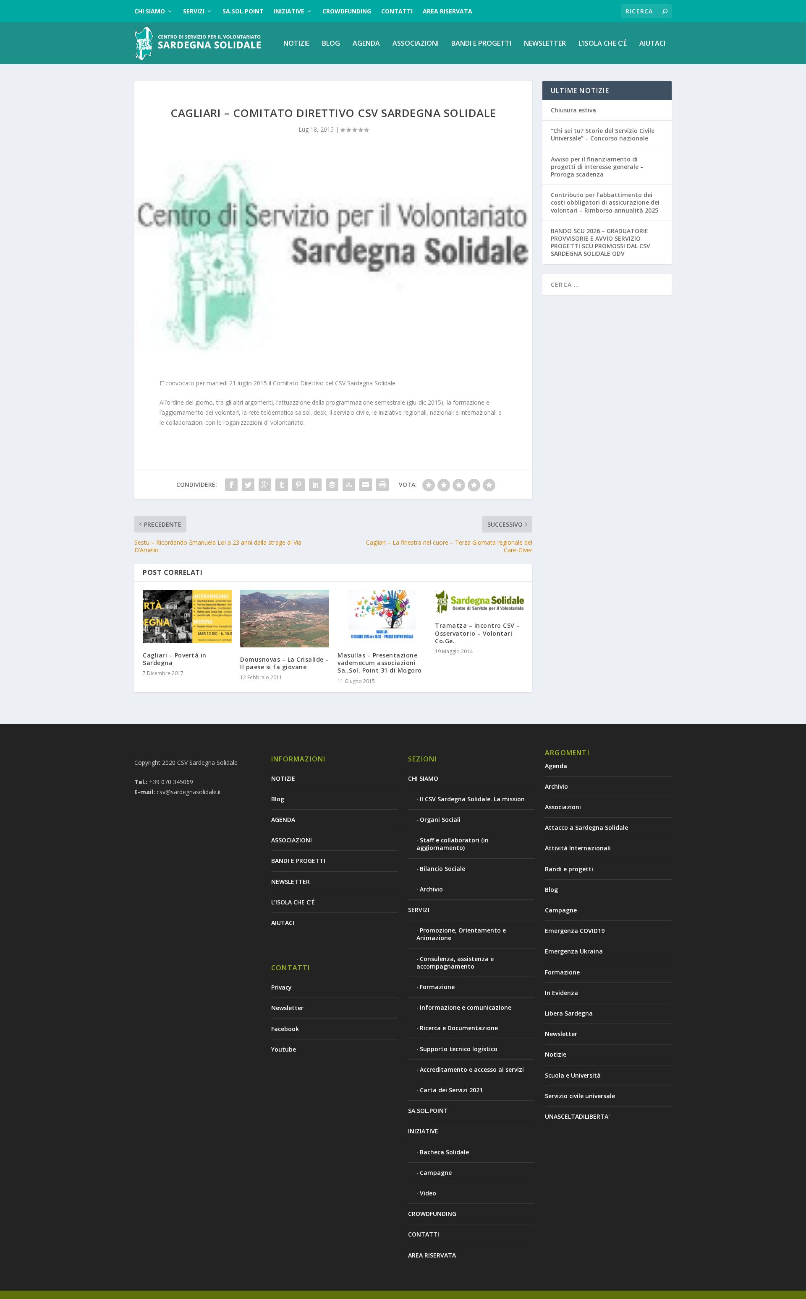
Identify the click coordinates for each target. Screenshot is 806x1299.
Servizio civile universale (580, 1096)
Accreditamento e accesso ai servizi (472, 1069)
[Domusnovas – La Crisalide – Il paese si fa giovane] (284, 618)
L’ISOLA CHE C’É (602, 44)
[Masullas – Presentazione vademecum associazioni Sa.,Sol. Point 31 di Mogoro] (382, 616)
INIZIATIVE (289, 11)
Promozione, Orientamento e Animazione (461, 934)
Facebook (285, 1029)
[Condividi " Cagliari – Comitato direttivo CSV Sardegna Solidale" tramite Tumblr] (281, 484)
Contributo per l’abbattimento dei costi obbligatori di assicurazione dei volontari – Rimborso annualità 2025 (605, 202)
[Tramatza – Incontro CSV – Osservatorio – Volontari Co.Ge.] (479, 602)
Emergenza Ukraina (574, 951)
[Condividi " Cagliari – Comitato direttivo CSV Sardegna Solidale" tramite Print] (382, 484)
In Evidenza (561, 993)
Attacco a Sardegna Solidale (586, 827)
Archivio (431, 889)
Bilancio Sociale (442, 869)
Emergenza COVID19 (574, 931)
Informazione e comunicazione (465, 1007)
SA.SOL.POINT (243, 11)
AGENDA (366, 44)
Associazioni (563, 807)
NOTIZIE (296, 44)
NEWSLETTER (545, 44)
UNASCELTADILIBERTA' (577, 1116)
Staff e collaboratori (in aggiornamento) (452, 844)
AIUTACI (652, 44)
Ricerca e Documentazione (459, 1028)
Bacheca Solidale (444, 1152)
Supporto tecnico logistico (458, 1049)
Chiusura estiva (573, 110)
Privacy (281, 987)
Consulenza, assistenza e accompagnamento (455, 962)
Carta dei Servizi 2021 (451, 1090)
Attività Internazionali (578, 848)
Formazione (437, 987)
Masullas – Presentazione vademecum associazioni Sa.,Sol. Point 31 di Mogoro (380, 662)
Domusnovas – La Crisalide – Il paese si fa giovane (284, 663)
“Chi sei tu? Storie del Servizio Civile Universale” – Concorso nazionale (602, 134)
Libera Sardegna (569, 1013)
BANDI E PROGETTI (481, 44)
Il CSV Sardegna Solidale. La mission (472, 799)
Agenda (556, 766)
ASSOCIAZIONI (416, 44)
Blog (331, 44)
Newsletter (287, 1008)
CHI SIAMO (149, 11)
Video (428, 1193)
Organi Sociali (440, 820)
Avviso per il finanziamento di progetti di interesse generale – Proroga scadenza (597, 166)
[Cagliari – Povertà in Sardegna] (187, 616)
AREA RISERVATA (447, 11)
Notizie (555, 1054)
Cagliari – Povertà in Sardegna (175, 659)
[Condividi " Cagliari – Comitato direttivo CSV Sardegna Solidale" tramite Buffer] (332, 484)
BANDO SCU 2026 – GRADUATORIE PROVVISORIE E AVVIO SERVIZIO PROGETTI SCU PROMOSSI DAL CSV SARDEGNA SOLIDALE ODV (600, 242)
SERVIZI (193, 11)
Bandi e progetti (569, 869)
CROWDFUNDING (346, 11)
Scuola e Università (573, 1075)
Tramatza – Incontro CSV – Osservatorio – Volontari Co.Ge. (477, 632)
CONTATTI (397, 11)
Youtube (283, 1049)
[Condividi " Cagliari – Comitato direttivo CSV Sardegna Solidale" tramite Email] (365, 484)
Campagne (436, 1173)
